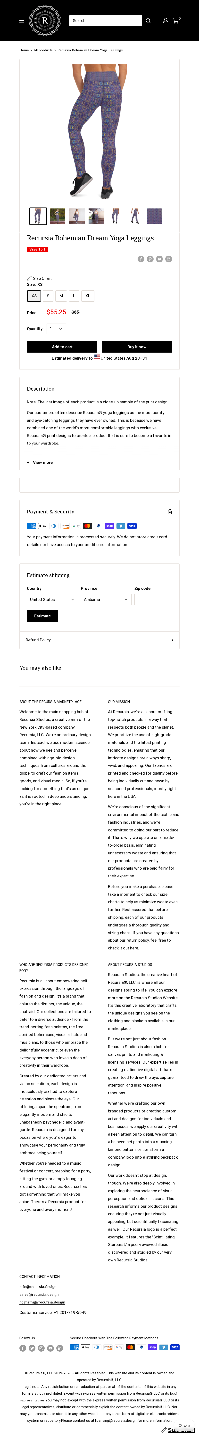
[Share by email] (168, 259)
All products (43, 50)
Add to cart (62, 346)
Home (24, 50)
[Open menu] (21, 20)
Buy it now (137, 346)
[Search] (148, 20)
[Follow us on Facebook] (22, 1347)
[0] (176, 20)
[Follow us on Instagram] (41, 1347)
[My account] (165, 20)
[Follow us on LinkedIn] (59, 1347)
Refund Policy (38, 639)
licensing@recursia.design (42, 1302)
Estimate (42, 616)
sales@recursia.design (39, 1294)
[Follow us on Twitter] (32, 1347)
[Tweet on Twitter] (159, 259)
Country (34, 588)
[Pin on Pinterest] (150, 259)
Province (89, 588)
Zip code (142, 588)
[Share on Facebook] (141, 259)
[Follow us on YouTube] (50, 1347)
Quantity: (35, 328)
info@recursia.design (38, 1286)
